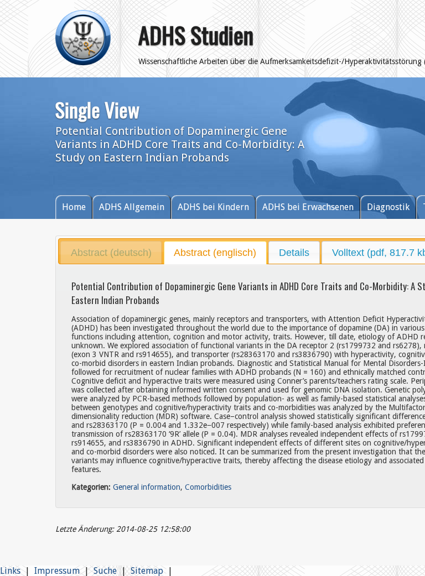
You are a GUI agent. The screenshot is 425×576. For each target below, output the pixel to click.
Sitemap (147, 570)
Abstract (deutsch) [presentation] (111, 252)
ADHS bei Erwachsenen (308, 207)
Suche (105, 570)
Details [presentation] (294, 252)
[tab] (111, 252)
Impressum (57, 570)
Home (74, 207)
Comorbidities (208, 487)
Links (10, 570)
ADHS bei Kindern (213, 207)
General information (146, 487)
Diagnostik (388, 207)
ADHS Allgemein (131, 207)
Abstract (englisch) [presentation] (215, 252)
